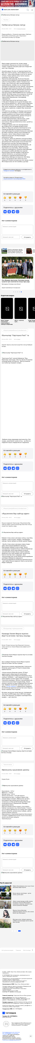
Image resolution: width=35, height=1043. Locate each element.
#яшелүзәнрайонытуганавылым (14, 330)
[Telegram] (13, 211)
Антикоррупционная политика (11, 1032)
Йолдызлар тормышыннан (12, 628)
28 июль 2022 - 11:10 (6, 28)
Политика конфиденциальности (11, 1040)
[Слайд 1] (13, 291)
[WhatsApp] (17, 211)
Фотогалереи (27, 950)
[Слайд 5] (21, 291)
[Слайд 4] (19, 291)
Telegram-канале (8, 170)
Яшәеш (5, 20)
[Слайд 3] (17, 291)
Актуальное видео (7, 950)
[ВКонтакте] (5, 211)
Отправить (27, 237)
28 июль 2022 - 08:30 (7, 517)
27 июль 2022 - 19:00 (6, 773)
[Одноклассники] (9, 211)
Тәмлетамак (7, 764)
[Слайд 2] (15, 291)
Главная (18, 950)
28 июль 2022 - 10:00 (6, 339)
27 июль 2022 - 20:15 (6, 639)
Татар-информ (11, 686)
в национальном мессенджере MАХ (14, 178)
